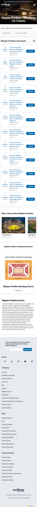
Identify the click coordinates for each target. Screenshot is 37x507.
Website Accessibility (8, 437)
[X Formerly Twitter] (11, 361)
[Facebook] (5, 361)
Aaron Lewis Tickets (7, 467)
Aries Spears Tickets (7, 480)
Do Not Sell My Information (9, 434)
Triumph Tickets (6, 457)
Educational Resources (8, 443)
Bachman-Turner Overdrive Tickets (11, 473)
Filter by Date (7, 33)
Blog (3, 385)
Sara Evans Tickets (7, 470)
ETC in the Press (6, 404)
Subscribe (27, 349)
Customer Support (7, 418)
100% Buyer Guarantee (8, 375)
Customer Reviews (7, 378)
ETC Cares (5, 381)
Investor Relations (7, 407)
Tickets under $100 (21, 33)
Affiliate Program (6, 391)
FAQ (3, 421)
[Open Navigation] (34, 4)
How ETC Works (6, 440)
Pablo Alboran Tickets (8, 463)
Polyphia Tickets (6, 460)
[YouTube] (25, 361)
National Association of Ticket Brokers (12, 401)
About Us (4, 372)
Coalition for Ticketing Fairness (10, 398)
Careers (4, 388)
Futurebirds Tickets (7, 476)
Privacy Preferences (7, 447)
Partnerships (5, 394)
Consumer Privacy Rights (9, 431)
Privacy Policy (5, 427)
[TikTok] (32, 361)
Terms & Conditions (7, 424)
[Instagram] (18, 361)
